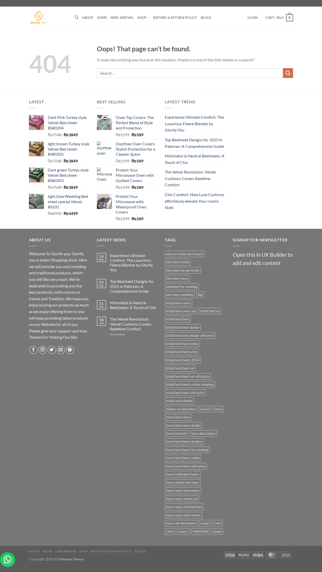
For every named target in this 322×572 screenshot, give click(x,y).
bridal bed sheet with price (185, 393)
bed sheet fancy (177, 278)
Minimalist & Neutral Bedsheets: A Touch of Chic (194, 159)
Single (217, 532)
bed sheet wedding (179, 295)
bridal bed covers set (181, 311)
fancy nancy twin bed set (184, 507)
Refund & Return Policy (175, 18)
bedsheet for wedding (181, 287)
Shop (141, 18)
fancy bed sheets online (183, 458)
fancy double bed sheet (182, 482)
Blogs (206, 18)
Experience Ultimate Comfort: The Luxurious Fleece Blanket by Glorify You (194, 123)
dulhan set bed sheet (181, 409)
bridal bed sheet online (182, 344)
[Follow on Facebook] (33, 350)
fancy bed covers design (183, 425)
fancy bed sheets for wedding (187, 450)
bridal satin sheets (179, 401)
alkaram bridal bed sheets (184, 254)
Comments (117, 334)
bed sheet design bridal (182, 270)
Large (204, 523)
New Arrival (122, 18)
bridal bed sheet (177, 319)
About (87, 18)
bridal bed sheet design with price (190, 335)
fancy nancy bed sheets (183, 491)
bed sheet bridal (177, 262)
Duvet (205, 409)
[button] (7, 559)
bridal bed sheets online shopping (190, 384)
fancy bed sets (176, 433)
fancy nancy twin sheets (183, 515)
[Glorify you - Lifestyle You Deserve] (48, 18)
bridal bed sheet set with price (187, 376)
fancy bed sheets (203, 433)
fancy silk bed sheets (181, 523)
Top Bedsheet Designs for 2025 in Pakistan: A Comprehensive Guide (194, 143)
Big (200, 295)
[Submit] (288, 73)
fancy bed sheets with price (185, 466)
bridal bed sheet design (182, 327)
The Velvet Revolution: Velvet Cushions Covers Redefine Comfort (190, 178)
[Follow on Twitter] (52, 350)
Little (170, 532)
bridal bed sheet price (181, 352)
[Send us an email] (61, 350)
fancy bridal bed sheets (182, 474)
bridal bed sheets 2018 (182, 360)
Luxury (183, 532)
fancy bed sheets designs (184, 441)
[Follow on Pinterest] (70, 350)
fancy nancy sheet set (181, 499)
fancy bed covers (178, 417)
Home (102, 18)
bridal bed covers (178, 303)
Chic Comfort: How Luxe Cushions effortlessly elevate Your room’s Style (194, 201)
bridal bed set (210, 311)
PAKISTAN (201, 532)
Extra (218, 409)
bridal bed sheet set (180, 368)
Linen (217, 523)
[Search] (76, 17)
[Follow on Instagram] (42, 350)
